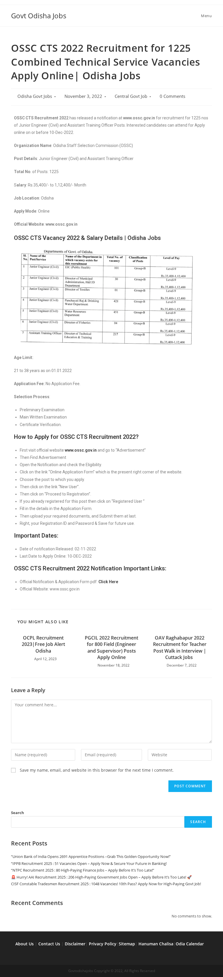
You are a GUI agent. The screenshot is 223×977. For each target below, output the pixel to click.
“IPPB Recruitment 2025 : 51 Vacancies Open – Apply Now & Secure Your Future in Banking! (89, 863)
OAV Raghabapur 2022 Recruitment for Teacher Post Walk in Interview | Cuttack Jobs (179, 647)
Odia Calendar (190, 944)
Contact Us (49, 944)
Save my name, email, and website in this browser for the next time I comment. (97, 770)
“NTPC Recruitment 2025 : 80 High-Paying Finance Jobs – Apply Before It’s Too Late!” (82, 870)
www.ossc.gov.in (81, 450)
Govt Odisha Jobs (38, 15)
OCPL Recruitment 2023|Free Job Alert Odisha (43, 644)
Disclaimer (75, 944)
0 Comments (172, 96)
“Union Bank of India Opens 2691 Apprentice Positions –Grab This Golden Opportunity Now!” (91, 856)
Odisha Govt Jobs (34, 96)
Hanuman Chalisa (156, 944)
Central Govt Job (131, 96)
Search (17, 812)
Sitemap (127, 944)
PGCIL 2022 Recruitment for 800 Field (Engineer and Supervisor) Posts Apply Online (111, 647)
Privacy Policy (102, 944)
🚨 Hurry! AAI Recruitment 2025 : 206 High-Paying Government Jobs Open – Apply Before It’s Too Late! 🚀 (101, 877)
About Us (24, 944)
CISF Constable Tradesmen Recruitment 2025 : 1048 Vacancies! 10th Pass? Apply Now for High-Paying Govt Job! (106, 883)
